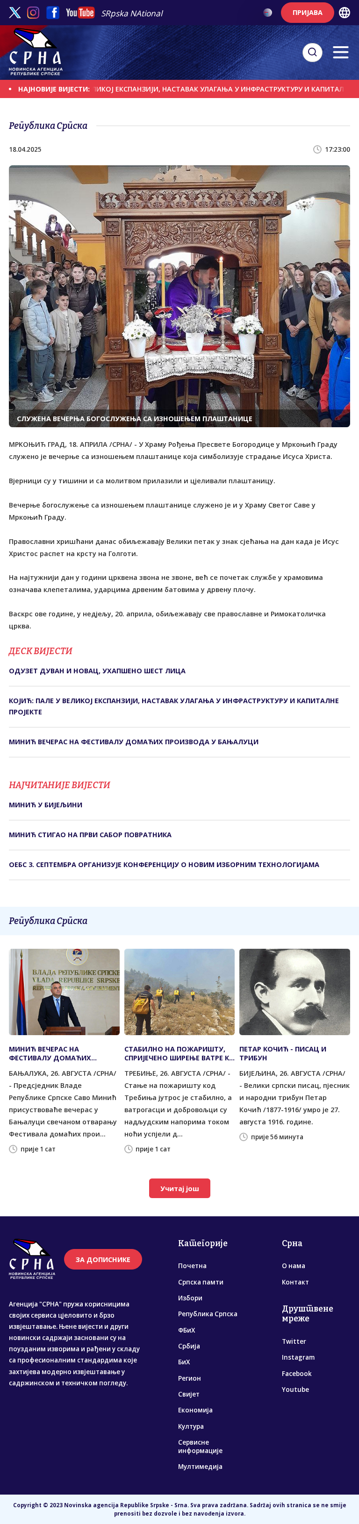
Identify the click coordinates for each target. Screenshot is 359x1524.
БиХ (184, 1362)
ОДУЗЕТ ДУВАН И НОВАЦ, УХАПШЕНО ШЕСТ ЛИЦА (97, 670)
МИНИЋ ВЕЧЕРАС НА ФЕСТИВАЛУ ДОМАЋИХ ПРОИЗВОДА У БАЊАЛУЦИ (133, 741)
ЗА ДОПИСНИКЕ (103, 1259)
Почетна (192, 1266)
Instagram (298, 1357)
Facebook (297, 1373)
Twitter (294, 1341)
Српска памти (200, 1282)
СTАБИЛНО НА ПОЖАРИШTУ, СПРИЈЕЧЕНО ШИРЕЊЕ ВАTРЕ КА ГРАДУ (179, 1053)
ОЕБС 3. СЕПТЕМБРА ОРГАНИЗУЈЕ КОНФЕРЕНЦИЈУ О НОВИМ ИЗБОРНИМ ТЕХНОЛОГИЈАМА (164, 864)
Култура (191, 1426)
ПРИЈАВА (308, 12)
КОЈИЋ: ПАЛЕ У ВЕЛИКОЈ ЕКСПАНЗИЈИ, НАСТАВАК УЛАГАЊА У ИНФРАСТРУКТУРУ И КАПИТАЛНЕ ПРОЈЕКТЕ (174, 706)
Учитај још (179, 1188)
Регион (189, 1378)
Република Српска (207, 1314)
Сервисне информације (200, 1446)
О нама (293, 1266)
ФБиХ (186, 1330)
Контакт (295, 1282)
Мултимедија (200, 1466)
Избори (190, 1298)
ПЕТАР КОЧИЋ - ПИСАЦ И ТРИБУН (282, 1053)
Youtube (295, 1389)
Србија (189, 1346)
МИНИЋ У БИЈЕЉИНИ (45, 804)
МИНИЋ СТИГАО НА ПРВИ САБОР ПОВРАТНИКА (90, 834)
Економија (195, 1410)
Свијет (189, 1394)
